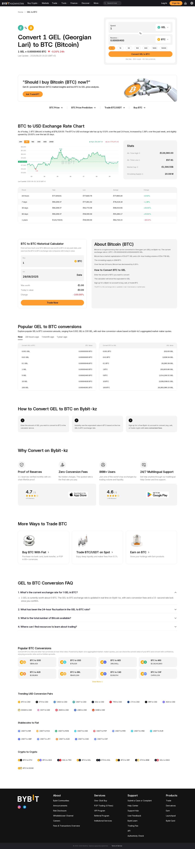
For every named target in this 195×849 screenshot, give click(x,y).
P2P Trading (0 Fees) (103, 805)
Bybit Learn (132, 821)
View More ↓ (97, 682)
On (24, 272)
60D (45, 142)
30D (38, 142)
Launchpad (171, 816)
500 (145, 48)
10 (120, 48)
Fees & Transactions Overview (66, 826)
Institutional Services (103, 821)
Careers (56, 821)
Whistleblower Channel (63, 816)
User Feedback (134, 816)
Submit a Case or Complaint (140, 800)
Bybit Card (170, 821)
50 (129, 48)
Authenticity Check (136, 836)
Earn (168, 811)
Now (20, 337)
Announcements (60, 805)
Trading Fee (133, 826)
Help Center (133, 805)
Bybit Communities (61, 800)
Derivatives (171, 805)
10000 (163, 48)
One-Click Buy (100, 800)
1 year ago (62, 337)
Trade (168, 800)
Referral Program (101, 816)
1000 (154, 48)
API (129, 831)
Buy (24, 258)
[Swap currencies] (140, 33)
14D (32, 142)
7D (27, 142)
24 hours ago (32, 337)
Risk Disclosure (59, 811)
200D (51, 142)
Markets (45, 3)
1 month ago (48, 337)
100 (137, 48)
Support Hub (133, 811)
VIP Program (99, 811)
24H (20, 142)
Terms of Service (117, 846)
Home (20, 12)
